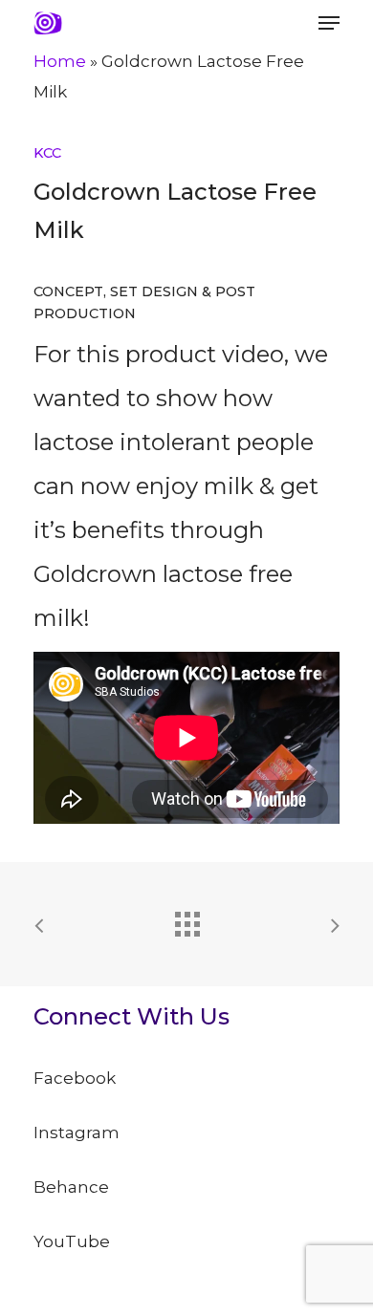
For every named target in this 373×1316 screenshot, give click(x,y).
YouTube (71, 1241)
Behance (71, 1187)
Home (59, 61)
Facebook (74, 1078)
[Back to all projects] (186, 919)
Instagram (76, 1132)
